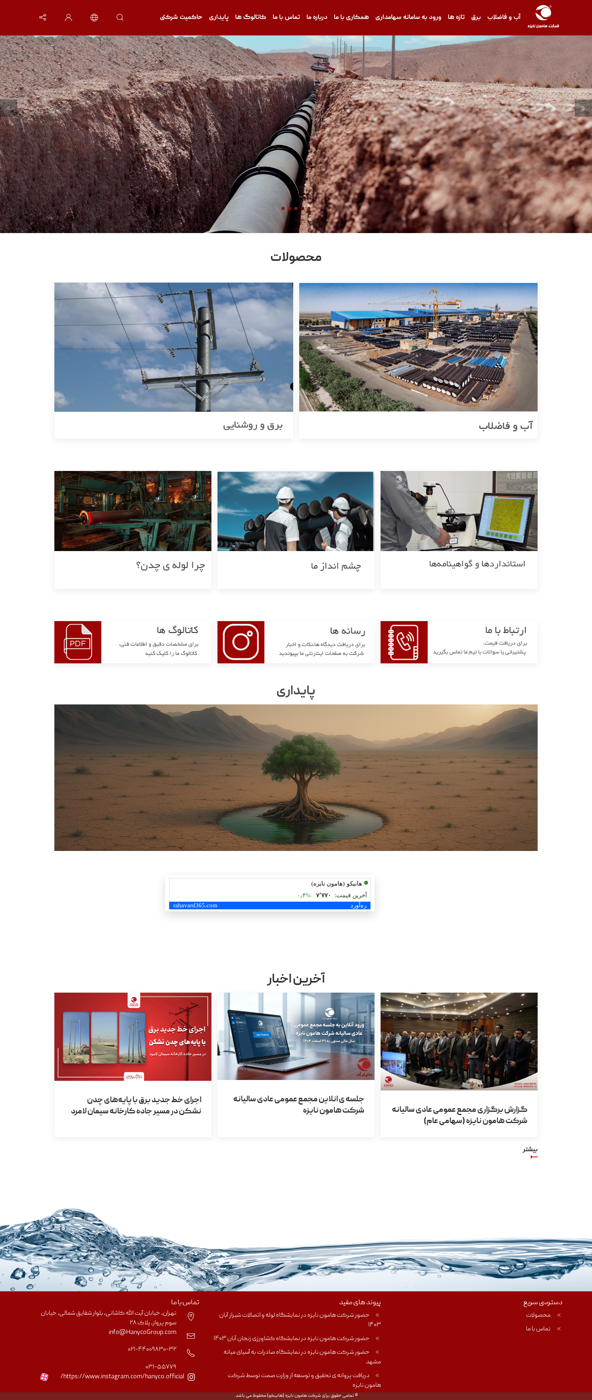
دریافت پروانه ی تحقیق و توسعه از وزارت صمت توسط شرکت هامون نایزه (304, 1380)
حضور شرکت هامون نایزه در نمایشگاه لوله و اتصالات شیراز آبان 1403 (300, 1320)
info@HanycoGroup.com (142, 1332)
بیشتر (530, 1150)
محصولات (538, 1315)
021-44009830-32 (152, 1349)
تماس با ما (286, 17)
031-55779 (160, 1367)
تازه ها (456, 17)
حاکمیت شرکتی (181, 17)
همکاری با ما (351, 17)
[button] (42, 17)
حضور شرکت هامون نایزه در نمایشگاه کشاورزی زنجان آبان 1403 (291, 1338)
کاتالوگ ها (250, 17)
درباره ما (316, 17)
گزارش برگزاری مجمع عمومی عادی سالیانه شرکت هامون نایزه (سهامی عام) (460, 1116)
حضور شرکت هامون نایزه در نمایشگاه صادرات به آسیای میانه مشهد (302, 1357)
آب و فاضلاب (504, 17)
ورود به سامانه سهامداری (408, 17)
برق (476, 17)
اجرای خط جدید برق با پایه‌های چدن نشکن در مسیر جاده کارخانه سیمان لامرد (136, 1106)
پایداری (219, 17)
